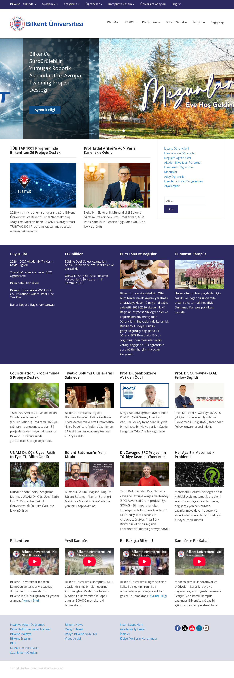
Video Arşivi (73, 638)
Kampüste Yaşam (120, 4)
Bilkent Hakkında (21, 4)
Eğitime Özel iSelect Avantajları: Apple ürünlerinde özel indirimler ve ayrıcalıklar (89, 265)
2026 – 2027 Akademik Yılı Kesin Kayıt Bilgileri (31, 263)
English (176, 4)
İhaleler (125, 634)
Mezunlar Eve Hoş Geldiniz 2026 (185, 57)
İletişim (197, 22)
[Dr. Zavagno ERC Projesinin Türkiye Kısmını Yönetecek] (144, 474)
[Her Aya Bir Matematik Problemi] (199, 474)
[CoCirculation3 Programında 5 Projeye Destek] (34, 395)
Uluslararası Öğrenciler (180, 153)
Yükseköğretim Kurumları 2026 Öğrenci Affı (31, 274)
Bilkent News (74, 625)
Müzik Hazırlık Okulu (24, 648)
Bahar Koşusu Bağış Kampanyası (32, 305)
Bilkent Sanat (175, 22)
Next (229, 88)
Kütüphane (149, 22)
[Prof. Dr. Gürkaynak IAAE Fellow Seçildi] (199, 395)
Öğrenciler (93, 4)
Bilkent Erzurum (21, 638)
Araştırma (70, 4)
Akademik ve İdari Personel (182, 163)
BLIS (13, 643)
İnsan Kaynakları (131, 625)
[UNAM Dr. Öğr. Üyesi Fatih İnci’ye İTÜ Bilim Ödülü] (34, 474)
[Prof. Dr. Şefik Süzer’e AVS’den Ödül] (144, 395)
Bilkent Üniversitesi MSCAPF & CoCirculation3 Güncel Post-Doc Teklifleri (32, 293)
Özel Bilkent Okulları (24, 653)
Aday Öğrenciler (175, 177)
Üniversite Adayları (153, 4)
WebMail (113, 22)
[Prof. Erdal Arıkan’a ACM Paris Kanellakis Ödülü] (117, 185)
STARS (129, 22)
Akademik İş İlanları (133, 629)
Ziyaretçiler (172, 186)
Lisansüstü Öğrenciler (179, 167)
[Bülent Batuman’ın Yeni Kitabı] (89, 474)
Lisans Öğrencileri (176, 148)
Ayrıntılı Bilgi (179, 113)
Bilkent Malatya (20, 634)
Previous (5, 88)
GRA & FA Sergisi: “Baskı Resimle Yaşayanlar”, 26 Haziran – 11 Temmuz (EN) (87, 279)
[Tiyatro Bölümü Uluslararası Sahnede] (89, 395)
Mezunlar (170, 172)
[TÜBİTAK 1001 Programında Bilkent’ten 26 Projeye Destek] (43, 185)
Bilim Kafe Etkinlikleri (24, 283)
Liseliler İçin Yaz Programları (183, 181)
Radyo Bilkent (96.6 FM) (81, 634)
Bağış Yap (217, 22)
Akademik (48, 4)
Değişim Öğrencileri (177, 158)
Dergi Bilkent (74, 629)
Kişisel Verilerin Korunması (138, 638)
